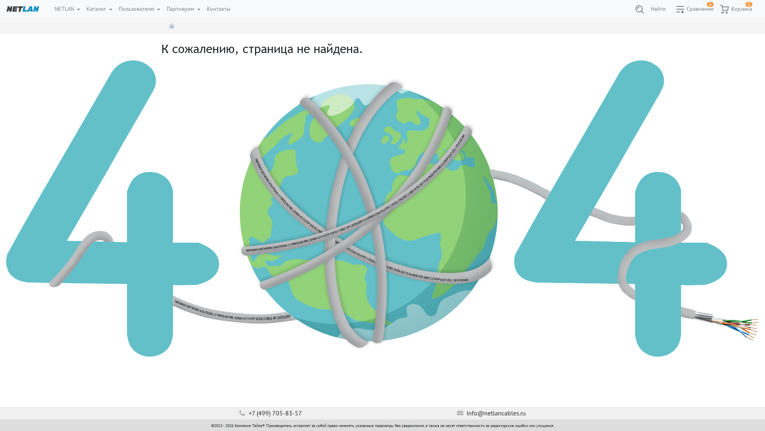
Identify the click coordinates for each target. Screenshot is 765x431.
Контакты (218, 8)
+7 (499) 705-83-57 (274, 413)
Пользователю (137, 8)
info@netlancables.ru (495, 413)
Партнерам (181, 8)
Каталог (97, 8)
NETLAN (65, 8)
